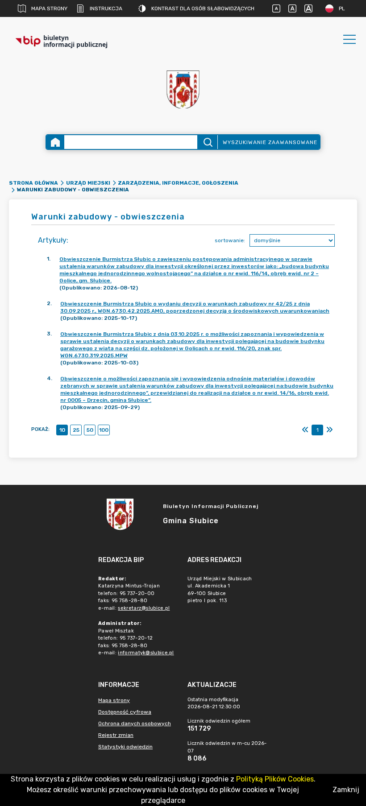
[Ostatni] (329, 430)
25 (76, 430)
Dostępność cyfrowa (124, 712)
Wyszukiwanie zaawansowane (270, 142)
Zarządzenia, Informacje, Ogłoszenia (178, 183)
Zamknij (346, 789)
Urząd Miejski (88, 183)
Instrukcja (106, 8)
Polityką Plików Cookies (275, 779)
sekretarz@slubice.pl (144, 608)
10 (62, 430)
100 (103, 430)
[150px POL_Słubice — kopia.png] (183, 89)
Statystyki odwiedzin (125, 747)
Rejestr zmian (115, 735)
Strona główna (33, 183)
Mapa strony (49, 8)
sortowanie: (230, 240)
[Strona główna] (55, 142)
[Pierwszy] (305, 430)
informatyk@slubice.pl (146, 653)
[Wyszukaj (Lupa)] (207, 142)
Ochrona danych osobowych (134, 723)
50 (90, 430)
